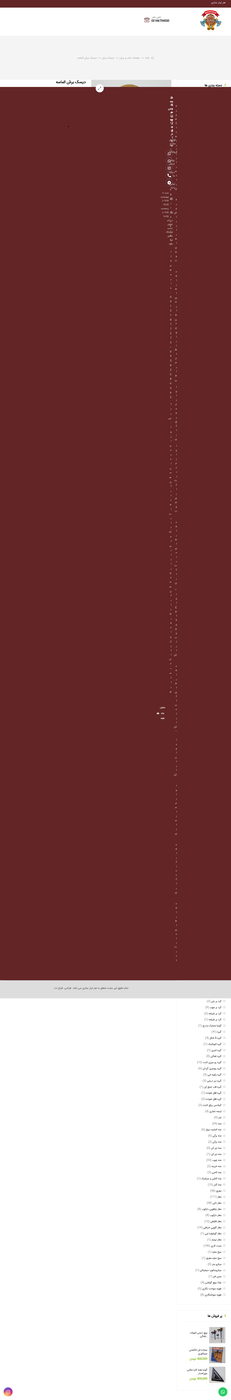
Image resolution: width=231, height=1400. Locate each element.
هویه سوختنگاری (213, 1295)
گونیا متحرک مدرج (212, 1026)
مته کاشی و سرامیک (211, 1179)
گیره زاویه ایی (214, 1075)
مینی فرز (217, 1276)
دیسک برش (108, 58)
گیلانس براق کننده (212, 1105)
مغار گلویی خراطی (212, 1228)
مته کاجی (216, 1172)
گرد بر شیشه (215, 1014)
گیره (219, 1032)
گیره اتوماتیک (214, 1044)
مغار (219, 1197)
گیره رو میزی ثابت (212, 1062)
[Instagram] (8, 1391)
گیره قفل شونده (213, 1093)
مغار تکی (217, 1203)
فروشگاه (171, 152)
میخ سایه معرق (213, 1258)
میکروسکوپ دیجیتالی (210, 1270)
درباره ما (171, 174)
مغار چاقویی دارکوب (211, 1209)
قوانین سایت (171, 142)
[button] (100, 88)
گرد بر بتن (216, 1001)
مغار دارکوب (215, 1215)
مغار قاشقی (215, 1221)
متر (219, 1117)
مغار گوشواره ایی (213, 1234)
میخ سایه (216, 1252)
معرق (218, 1191)
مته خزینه (216, 1166)
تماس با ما (171, 186)
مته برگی (216, 1136)
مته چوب (216, 1160)
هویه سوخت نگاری (211, 1289)
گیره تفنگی (216, 1056)
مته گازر (217, 1185)
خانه (147, 58)
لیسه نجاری (215, 1111)
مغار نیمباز (216, 1240)
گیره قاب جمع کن (212, 1087)
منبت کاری (216, 1246)
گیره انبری (216, 1050)
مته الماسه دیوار (213, 1130)
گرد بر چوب (215, 1007)
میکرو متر (216, 1264)
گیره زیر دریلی (214, 1081)
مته (219, 1124)
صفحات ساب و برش (129, 58)
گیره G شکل (215, 1038)
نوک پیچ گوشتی (213, 1282)
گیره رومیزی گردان (212, 1068)
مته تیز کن (216, 1148)
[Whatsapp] (222, 1391)
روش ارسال (171, 162)
